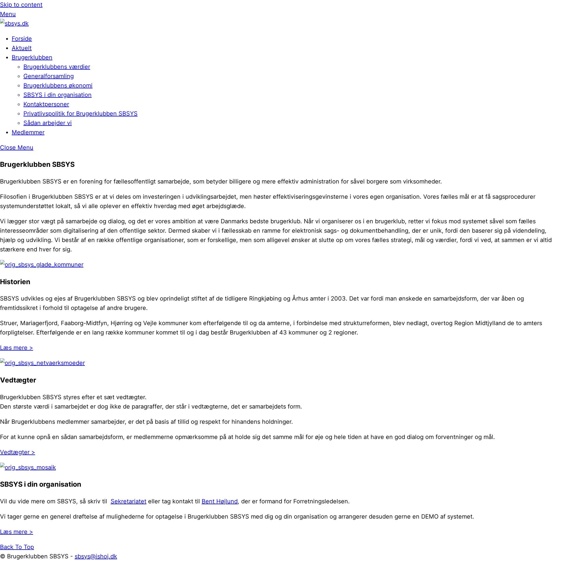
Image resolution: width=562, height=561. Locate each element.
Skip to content (21, 4)
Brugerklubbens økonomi (57, 85)
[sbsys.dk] (14, 23)
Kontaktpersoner (46, 104)
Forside (22, 38)
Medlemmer (28, 132)
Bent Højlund (220, 501)
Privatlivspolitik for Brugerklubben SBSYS (80, 113)
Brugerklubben (32, 57)
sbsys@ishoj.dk (96, 556)
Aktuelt (22, 48)
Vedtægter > (17, 452)
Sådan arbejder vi (47, 122)
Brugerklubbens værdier (56, 66)
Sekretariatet (128, 501)
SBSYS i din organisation (57, 94)
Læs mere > (16, 347)
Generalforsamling (48, 76)
